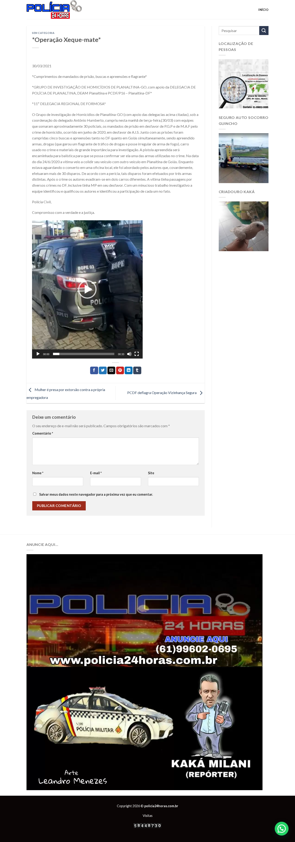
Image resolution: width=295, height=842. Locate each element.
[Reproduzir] (38, 354)
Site (151, 473)
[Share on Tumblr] (137, 370)
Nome (37, 473)
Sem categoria (43, 32)
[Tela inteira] (136, 354)
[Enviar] (263, 30)
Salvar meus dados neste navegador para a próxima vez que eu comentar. (96, 494)
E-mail (96, 473)
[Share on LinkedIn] (129, 370)
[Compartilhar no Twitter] (103, 370)
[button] (87, 289)
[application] (87, 289)
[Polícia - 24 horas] (62, 9)
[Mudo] (129, 354)
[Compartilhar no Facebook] (94, 370)
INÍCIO (263, 10)
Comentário (42, 433)
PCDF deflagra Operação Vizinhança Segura (162, 392)
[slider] (83, 354)
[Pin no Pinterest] (120, 370)
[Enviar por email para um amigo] (111, 370)
